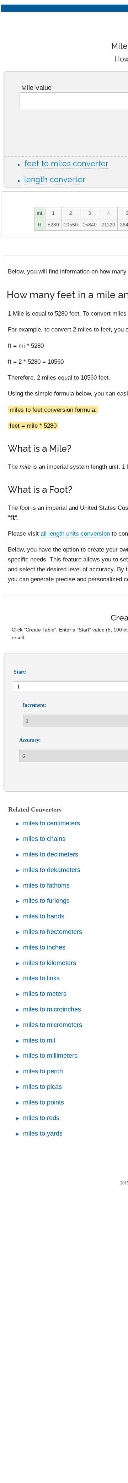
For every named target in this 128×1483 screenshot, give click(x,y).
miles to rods (41, 1117)
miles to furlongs (46, 900)
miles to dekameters (51, 869)
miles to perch (43, 1071)
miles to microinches (52, 1009)
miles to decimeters (50, 854)
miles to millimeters (50, 1055)
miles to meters (44, 993)
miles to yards (43, 1133)
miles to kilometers (49, 962)
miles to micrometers (52, 1024)
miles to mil (39, 1040)
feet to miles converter (66, 163)
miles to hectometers (52, 931)
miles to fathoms (46, 885)
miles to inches (44, 947)
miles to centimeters (51, 823)
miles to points (43, 1102)
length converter (54, 179)
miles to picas (42, 1086)
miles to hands (43, 916)
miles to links (41, 978)
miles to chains (44, 838)
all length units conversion (75, 533)
